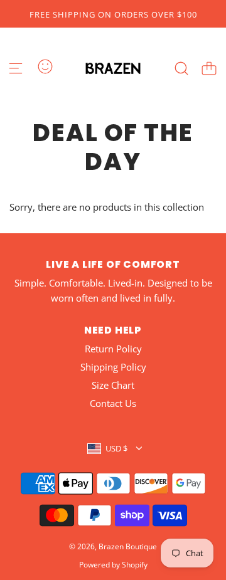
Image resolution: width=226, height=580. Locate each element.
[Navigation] (15, 68)
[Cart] (209, 68)
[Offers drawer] (45, 66)
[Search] (181, 68)
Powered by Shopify (113, 564)
